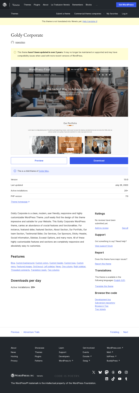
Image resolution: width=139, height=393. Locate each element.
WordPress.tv (66, 361)
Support (62, 352)
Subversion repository (105, 303)
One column (67, 266)
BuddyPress (113, 361)
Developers (64, 356)
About (13, 348)
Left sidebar (49, 266)
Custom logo (70, 263)
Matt (110, 352)
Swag (86, 361)
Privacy (14, 361)
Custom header (56, 263)
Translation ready (39, 270)
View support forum (104, 246)
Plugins (38, 356)
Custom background (25, 263)
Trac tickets (100, 309)
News (58, 266)
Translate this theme (104, 286)
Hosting (14, 356)
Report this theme (103, 264)
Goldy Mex (44, 171)
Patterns (38, 361)
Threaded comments (20, 270)
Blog (13, 263)
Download (99, 160)
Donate (87, 356)
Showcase (39, 348)
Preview (39, 160)
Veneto (40, 376)
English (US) (119, 280)
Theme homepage (19, 202)
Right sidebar (80, 266)
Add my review (101, 228)
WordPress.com (115, 348)
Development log (103, 299)
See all (125, 228)
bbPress (112, 356)
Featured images (24, 266)
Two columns (53, 270)
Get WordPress (126, 5)
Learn (61, 348)
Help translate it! (90, 21)
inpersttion (20, 42)
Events (86, 352)
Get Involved (88, 348)
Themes (14, 13)
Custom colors (41, 263)
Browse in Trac (101, 306)
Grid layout (38, 266)
